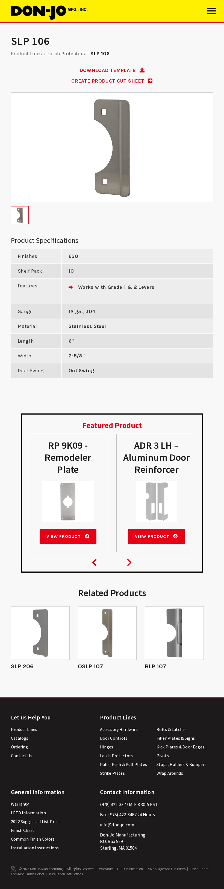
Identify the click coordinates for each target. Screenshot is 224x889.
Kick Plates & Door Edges (180, 747)
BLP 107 (155, 666)
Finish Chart (22, 830)
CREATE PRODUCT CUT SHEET (108, 81)
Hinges (106, 747)
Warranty (20, 804)
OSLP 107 (90, 666)
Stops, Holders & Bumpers (182, 764)
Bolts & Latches (172, 729)
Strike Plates (112, 773)
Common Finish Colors (32, 839)
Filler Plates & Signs (176, 738)
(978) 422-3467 (122, 815)
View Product (64, 536)
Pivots (163, 755)
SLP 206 (22, 666)
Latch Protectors (66, 54)
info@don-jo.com (117, 825)
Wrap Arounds (170, 773)
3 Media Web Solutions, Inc (13, 868)
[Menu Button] (211, 13)
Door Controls (113, 738)
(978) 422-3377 (114, 804)
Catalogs (19, 738)
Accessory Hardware (119, 729)
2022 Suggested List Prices (36, 821)
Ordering (19, 747)
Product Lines (26, 54)
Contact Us (21, 755)
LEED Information (28, 812)
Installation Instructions (35, 847)
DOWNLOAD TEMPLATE (108, 70)
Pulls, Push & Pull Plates (123, 764)
